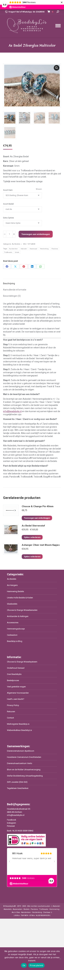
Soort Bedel (8, 204)
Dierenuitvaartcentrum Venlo (19, 763)
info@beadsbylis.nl (12, 411)
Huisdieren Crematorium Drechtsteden (24, 757)
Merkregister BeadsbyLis (18, 724)
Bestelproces (13, 680)
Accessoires (12, 622)
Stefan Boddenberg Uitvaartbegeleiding (25, 776)
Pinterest (11, 826)
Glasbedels (12, 604)
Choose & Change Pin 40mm (37, 506)
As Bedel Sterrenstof (33, 525)
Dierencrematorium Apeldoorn (20, 751)
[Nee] (60, 958)
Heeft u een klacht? (15, 699)
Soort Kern (8, 190)
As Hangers (12, 585)
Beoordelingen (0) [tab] (12, 296)
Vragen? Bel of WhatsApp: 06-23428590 (26, 12)
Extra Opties (8, 218)
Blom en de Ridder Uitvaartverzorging (23, 769)
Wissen (39, 189)
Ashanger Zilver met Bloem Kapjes (41, 545)
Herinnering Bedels (15, 591)
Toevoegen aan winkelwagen (35, 234)
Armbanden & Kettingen (17, 616)
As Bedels (16, 244)
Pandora (55, 249)
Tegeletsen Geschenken (17, 788)
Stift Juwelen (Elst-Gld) (17, 782)
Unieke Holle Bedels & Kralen (20, 597)
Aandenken (13, 249)
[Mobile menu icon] (58, 25)
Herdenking (44, 249)
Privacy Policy (13, 705)
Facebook (11, 820)
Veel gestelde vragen (16, 686)
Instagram (11, 823)
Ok (24, 965)
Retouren (11, 711)
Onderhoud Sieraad (15, 668)
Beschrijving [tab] (9, 283)
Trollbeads (8, 252)
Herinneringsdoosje (16, 629)
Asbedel (24, 249)
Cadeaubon (12, 635)
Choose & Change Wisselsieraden (22, 610)
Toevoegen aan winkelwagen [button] (37, 518)
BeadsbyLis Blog (14, 641)
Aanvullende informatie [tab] (14, 289)
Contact (10, 718)
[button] (56, 68)
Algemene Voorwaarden (18, 693)
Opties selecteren (32, 537)
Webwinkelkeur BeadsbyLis (19, 730)
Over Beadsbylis (14, 674)
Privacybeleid (36, 965)
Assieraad (33, 249)
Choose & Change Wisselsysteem (22, 662)
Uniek (17, 252)
